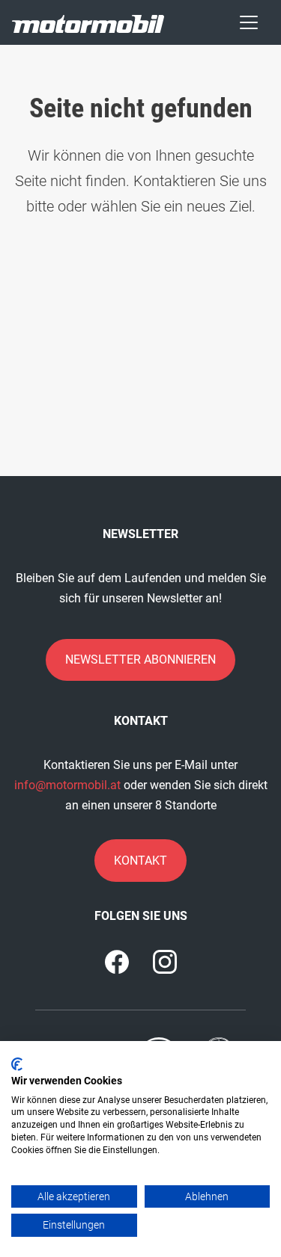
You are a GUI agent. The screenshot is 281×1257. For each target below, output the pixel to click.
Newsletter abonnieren (140, 659)
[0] (117, 962)
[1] (165, 962)
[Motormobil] (88, 22)
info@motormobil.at (67, 785)
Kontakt (140, 860)
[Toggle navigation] (249, 22)
